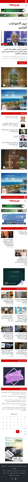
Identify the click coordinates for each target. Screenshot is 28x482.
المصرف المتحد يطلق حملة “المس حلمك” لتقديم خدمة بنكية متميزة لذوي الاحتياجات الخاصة (14, 51)
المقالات (10, 475)
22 (25, 428)
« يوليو (25, 433)
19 (10, 425)
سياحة (8, 473)
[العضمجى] (23, 138)
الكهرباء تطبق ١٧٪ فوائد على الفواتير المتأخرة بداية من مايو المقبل (21, 301)
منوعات (17, 475)
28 (3, 428)
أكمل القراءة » (22, 62)
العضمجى (16, 136)
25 (14, 428)
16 (21, 425)
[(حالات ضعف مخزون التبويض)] (23, 119)
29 (25, 431)
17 (17, 425)
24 (17, 428)
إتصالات (11, 473)
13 (6, 422)
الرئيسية (24, 19)
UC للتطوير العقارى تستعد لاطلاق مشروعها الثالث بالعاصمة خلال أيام (7, 301)
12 (10, 422)
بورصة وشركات (10, 470)
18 (14, 425)
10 (17, 422)
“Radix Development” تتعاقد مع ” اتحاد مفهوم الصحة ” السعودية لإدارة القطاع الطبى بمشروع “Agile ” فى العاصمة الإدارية (21, 318)
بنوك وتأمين (16, 470)
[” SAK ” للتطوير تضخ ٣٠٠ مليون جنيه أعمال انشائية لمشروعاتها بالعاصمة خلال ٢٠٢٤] (21, 345)
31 (17, 431)
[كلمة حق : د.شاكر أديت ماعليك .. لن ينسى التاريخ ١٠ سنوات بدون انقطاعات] (23, 125)
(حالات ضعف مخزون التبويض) (11, 116)
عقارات (4, 470)
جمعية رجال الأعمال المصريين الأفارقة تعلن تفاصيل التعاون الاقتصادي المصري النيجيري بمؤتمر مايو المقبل (21, 260)
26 (10, 428)
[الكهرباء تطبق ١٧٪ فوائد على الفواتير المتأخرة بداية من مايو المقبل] (21, 294)
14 (3, 422)
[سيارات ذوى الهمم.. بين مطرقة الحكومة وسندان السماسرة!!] (23, 131)
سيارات (4, 473)
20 (6, 425)
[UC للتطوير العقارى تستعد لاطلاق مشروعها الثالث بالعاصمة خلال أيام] (7, 294)
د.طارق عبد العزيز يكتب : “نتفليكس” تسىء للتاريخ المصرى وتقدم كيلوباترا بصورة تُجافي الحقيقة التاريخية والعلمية (8, 242)
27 (6, 428)
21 (3, 425)
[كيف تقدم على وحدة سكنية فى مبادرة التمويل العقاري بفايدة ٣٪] (23, 144)
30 (21, 431)
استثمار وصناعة (22, 473)
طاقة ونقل (16, 473)
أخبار (20, 470)
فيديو (14, 475)
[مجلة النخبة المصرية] (14, 5)
